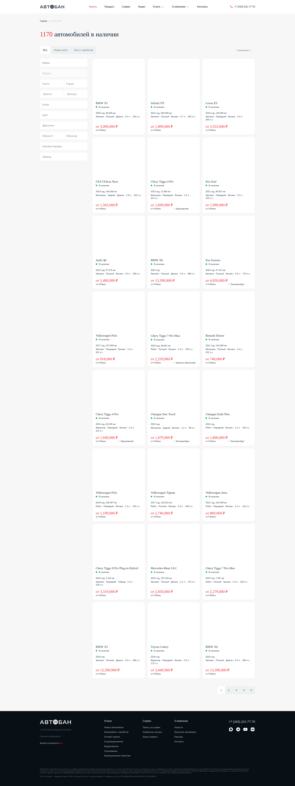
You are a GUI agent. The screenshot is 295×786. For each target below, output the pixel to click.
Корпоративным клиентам (117, 755)
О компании (178, 6)
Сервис (126, 6)
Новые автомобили (114, 727)
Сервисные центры (152, 732)
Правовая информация (50, 736)
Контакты (202, 6)
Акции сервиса (150, 736)
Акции (141, 6)
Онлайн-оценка (112, 736)
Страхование (110, 751)
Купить (93, 6)
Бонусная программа (185, 732)
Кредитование (111, 746)
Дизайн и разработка (51, 743)
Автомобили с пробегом (116, 732)
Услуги (156, 6)
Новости (178, 727)
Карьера (178, 736)
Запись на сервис (151, 727)
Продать (109, 6)
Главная (43, 21)
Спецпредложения (113, 741)
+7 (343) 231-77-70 (241, 722)
